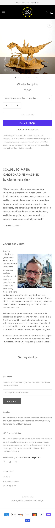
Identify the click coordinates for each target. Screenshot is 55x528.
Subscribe (12, 401)
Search (6, 476)
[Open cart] (52, 12)
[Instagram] (16, 462)
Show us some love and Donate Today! (27, 3)
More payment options (27, 129)
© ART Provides (27, 497)
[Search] (47, 12)
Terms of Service (11, 481)
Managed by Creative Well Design (27, 500)
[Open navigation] (3, 12)
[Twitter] (10, 462)
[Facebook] (4, 462)
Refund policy (9, 485)
